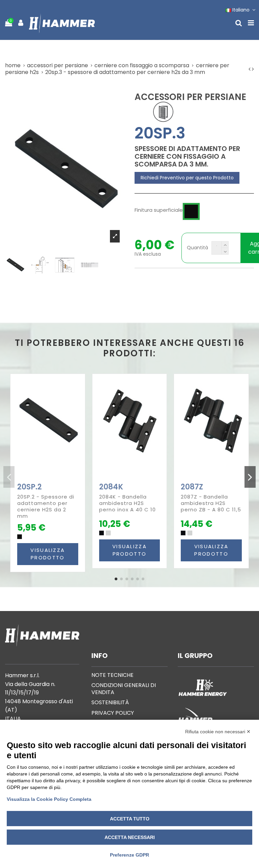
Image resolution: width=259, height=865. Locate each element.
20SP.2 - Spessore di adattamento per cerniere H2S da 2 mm (45, 506)
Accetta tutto (129, 818)
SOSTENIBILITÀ (110, 702)
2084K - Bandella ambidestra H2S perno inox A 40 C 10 (127, 503)
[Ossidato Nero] (19, 536)
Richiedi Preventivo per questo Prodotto (187, 177)
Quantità (197, 248)
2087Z (192, 487)
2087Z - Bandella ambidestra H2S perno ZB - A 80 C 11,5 (211, 503)
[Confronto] (43, 478)
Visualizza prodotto (47, 553)
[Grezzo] (108, 533)
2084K (111, 487)
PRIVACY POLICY (112, 713)
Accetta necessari (130, 837)
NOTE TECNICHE (112, 675)
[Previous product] (250, 69)
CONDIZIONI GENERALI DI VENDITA (123, 688)
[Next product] (253, 69)
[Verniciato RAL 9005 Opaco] (101, 533)
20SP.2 (29, 487)
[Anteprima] (52, 478)
